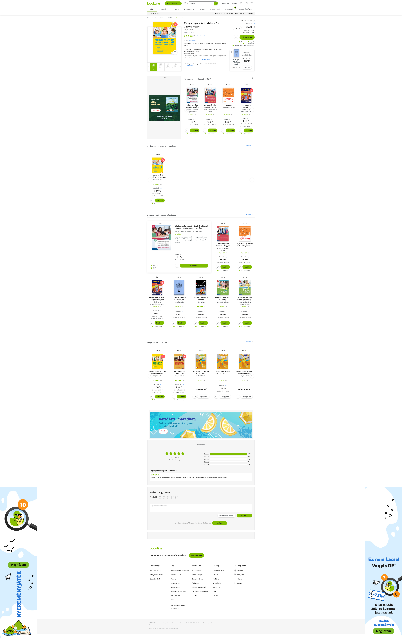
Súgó (214, 591)
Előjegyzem (203, 397)
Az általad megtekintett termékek (161, 146)
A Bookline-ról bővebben (180, 570)
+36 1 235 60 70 (155, 570)
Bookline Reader (198, 579)
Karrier (173, 579)
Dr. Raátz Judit (179, 302)
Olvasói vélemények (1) (202, 36)
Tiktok (239, 579)
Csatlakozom (196, 555)
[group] (153, 67)
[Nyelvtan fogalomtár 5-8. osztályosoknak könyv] (228, 95)
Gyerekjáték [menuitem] (230, 8)
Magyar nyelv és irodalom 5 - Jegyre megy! (158, 176)
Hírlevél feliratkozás (199, 587)
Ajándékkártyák (197, 575)
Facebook (240, 570)
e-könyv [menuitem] (176, 9)
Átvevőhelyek (217, 583)
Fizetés (215, 575)
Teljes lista (248, 78)
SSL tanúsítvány (153, 625)
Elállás (215, 596)
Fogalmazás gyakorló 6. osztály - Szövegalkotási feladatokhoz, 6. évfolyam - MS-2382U (223, 298)
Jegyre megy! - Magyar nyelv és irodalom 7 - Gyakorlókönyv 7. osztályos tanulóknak (157, 372)
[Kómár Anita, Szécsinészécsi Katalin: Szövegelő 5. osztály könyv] (246, 95)
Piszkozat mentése (226, 516)
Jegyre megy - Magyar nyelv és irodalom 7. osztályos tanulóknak (223, 372)
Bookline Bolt (155, 579)
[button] (180, 67)
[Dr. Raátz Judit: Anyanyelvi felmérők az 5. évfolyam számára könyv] (179, 287)
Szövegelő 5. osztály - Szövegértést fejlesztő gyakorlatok (246, 106)
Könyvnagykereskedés (179, 591)
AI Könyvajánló (174, 3)
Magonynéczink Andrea (194, 231)
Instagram (240, 575)
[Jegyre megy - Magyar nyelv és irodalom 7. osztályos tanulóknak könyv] (222, 361)
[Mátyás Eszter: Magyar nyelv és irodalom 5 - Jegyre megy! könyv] (164, 38)
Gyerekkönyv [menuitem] (163, 9)
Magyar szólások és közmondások (201, 298)
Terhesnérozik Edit (223, 302)
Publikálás (244, 516)
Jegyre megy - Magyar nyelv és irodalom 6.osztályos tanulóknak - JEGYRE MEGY (201, 372)
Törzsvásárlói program (231, 13)
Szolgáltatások (218, 570)
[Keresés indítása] (216, 3)
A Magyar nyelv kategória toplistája (161, 215)
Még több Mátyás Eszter (157, 342)
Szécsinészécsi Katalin (157, 304)
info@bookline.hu (156, 575)
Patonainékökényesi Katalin (210, 111)
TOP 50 (194, 596)
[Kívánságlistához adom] (236, 37)
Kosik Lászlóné (245, 304)
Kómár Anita (246, 110)
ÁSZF (172, 600)
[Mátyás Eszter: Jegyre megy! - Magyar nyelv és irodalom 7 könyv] (157, 361)
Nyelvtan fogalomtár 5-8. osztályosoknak (228, 106)
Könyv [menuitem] (152, 9)
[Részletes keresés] (185, 3)
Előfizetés (250, 13)
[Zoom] (175, 52)
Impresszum (175, 583)
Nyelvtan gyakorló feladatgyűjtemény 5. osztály (245, 298)
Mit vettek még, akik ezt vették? (197, 79)
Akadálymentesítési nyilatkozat (178, 607)
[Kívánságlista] (241, 3)
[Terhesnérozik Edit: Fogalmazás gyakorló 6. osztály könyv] (223, 287)
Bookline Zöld (176, 575)
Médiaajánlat (175, 587)
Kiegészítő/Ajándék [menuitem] (245, 9)
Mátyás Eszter (157, 179)
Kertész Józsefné (192, 110)
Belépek (234, 3)
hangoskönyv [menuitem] (189, 9)
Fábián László (201, 302)
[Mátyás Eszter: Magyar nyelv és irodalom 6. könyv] (179, 361)
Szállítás (216, 579)
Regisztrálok (225, 3)
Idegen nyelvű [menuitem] (215, 9)
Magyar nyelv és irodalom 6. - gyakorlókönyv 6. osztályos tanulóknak (179, 372)
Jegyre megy (192, 40)
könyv (192, 85)
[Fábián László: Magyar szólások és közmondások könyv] (201, 287)
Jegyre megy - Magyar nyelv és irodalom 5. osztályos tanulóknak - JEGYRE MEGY (244, 372)
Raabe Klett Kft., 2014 (189, 32)
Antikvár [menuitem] (202, 9)
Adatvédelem (175, 596)
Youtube (239, 583)
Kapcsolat (216, 587)
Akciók (242, 13)
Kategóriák (153, 13)
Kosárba (248, 37)
